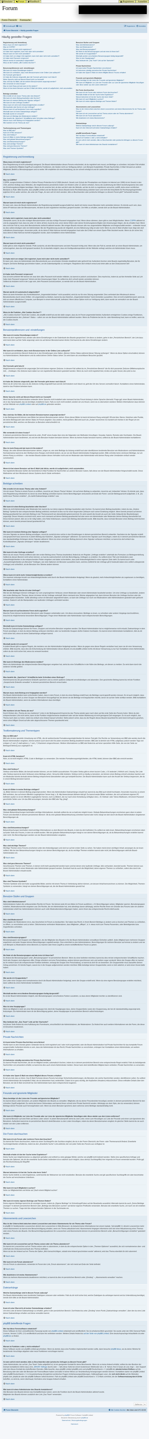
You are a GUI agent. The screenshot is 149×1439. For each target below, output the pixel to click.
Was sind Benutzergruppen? (86, 49)
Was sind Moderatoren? (84, 47)
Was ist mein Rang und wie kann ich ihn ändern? (20, 86)
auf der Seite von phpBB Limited (96, 1333)
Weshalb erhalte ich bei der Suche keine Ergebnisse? (94, 94)
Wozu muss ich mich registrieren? (15, 45)
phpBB (66, 1415)
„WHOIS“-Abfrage (40, 1367)
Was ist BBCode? (9, 130)
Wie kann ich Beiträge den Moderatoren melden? (20, 116)
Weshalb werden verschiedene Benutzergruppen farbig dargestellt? (99, 56)
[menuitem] (19, 26)
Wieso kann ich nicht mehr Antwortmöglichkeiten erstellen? (23, 105)
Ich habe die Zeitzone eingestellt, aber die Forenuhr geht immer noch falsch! (30, 77)
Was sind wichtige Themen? (13, 144)
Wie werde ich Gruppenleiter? (86, 54)
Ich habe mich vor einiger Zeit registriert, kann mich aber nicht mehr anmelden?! (31, 56)
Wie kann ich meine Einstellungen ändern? (18, 70)
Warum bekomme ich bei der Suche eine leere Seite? (94, 97)
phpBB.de (42, 404)
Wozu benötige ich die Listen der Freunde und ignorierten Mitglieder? (100, 80)
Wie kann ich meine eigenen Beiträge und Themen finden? (96, 101)
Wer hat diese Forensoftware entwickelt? (90, 135)
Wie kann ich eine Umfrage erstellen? (16, 102)
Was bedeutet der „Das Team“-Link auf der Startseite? (95, 60)
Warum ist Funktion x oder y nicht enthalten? (91, 138)
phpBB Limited (25, 404)
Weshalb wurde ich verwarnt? (13, 114)
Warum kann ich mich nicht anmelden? (16, 54)
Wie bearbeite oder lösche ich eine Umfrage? (19, 107)
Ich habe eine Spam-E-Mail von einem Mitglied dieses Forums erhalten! (101, 72)
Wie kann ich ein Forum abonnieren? (89, 116)
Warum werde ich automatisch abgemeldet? (18, 60)
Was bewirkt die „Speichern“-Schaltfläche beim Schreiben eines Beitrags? (29, 118)
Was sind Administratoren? (85, 45)
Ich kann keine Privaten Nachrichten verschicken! (93, 68)
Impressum (74, 1424)
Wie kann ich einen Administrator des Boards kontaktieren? (96, 144)
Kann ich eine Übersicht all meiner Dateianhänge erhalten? (96, 128)
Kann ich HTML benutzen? (12, 132)
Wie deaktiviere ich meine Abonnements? (90, 118)
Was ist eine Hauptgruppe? (85, 58)
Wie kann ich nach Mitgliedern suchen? (89, 99)
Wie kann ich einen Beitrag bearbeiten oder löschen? (21, 98)
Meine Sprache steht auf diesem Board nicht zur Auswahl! (23, 79)
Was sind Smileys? (10, 135)
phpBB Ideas (116, 1349)
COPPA (133, 221)
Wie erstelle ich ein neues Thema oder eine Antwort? (21, 96)
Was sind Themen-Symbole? (13, 148)
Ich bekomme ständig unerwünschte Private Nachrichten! (96, 70)
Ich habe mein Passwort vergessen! (16, 58)
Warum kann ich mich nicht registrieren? (17, 49)
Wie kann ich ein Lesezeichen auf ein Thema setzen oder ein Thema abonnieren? (104, 113)
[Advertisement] (113, 9)
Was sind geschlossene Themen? (15, 146)
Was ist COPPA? (9, 47)
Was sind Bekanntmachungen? (14, 141)
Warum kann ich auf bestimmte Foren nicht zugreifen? (22, 109)
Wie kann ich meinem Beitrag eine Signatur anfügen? (21, 100)
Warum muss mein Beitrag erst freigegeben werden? (21, 120)
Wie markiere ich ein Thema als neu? (16, 123)
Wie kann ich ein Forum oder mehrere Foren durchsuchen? (97, 92)
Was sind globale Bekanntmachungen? (17, 139)
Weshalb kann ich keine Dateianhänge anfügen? (20, 111)
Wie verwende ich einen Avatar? (14, 84)
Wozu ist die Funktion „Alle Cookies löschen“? (19, 63)
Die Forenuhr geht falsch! (12, 75)
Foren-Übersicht (9, 20)
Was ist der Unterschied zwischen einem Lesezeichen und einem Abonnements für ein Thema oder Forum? (111, 110)
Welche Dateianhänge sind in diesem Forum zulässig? (95, 126)
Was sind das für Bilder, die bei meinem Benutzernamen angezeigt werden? (29, 81)
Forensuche (25, 20)
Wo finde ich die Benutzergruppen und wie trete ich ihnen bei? (97, 51)
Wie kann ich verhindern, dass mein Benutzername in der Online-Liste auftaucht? (31, 72)
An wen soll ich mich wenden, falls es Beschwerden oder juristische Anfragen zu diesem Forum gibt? (109, 141)
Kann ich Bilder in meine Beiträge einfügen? (18, 137)
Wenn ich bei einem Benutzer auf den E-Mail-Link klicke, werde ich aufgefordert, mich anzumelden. (38, 88)
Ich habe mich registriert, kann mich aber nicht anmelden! (23, 51)
